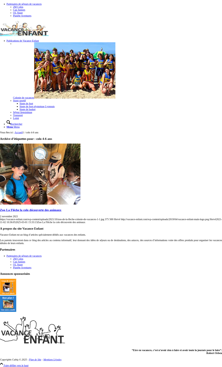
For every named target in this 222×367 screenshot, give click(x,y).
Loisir (16, 118)
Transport (18, 115)
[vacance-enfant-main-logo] (24, 35)
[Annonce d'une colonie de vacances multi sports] (8, 294)
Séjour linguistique (22, 112)
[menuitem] (114, 10)
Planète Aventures (22, 15)
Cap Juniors (19, 9)
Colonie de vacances (23, 97)
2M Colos (18, 7)
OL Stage (18, 12)
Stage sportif (19, 100)
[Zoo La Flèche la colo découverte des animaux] (40, 203)
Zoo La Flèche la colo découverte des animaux (30, 210)
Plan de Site (35, 359)
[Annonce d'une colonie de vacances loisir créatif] (8, 311)
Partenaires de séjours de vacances (24, 4)
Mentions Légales (52, 359)
